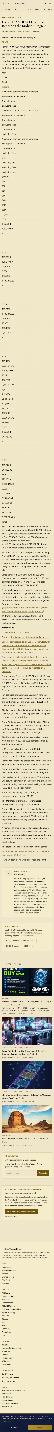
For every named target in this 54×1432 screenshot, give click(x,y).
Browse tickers (8, 1277)
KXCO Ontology (12, 946)
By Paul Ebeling (8, 31)
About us (5, 1345)
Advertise (6, 1351)
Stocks (16, 9)
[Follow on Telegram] (50, 3)
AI (44, 9)
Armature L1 (7, 1407)
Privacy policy (8, 1358)
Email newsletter (8, 1381)
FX (23, 9)
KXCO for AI (28, 946)
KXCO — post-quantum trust (14, 1390)
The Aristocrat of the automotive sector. (30, 637)
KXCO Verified (8, 1394)
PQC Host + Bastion (10, 1403)
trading (17, 683)
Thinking (5, 1316)
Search (5, 1274)
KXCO (34, 930)
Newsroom (6, 1364)
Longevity (6, 1329)
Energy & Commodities (11, 1309)
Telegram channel (12, 1377)
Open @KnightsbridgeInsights (22, 1211)
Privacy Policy (7, 1421)
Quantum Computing (10, 1296)
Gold (30, 9)
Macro (4, 1322)
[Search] (45, 3)
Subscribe (43, 1173)
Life (3, 1335)
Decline (14, 1427)
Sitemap (5, 1283)
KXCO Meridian (12, 941)
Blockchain (6, 1299)
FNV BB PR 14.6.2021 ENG (17, 632)
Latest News (13, 17)
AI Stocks (6, 1293)
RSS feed (6, 1280)
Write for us (6, 1361)
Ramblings (6, 1332)
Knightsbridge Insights (11, 1270)
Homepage (6, 1267)
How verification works (11, 1348)
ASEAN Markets (8, 1306)
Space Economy (8, 1312)
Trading (7, 9)
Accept (40, 1427)
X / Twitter (9, 1374)
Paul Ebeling (19, 874)
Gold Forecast (7, 1303)
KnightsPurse (7, 1400)
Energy (38, 9)
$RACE (5, 42)
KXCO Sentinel (29, 941)
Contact (5, 1355)
